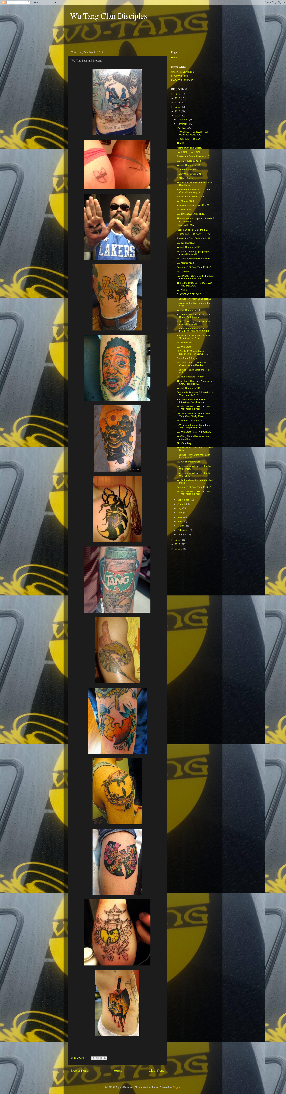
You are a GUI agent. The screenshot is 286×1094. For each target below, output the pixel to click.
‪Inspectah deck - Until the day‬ (192, 230)
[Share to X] (99, 1058)
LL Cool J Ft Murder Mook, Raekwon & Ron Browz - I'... (193, 352)
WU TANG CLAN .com (182, 72)
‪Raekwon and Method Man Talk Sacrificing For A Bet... (193, 336)
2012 (178, 544)
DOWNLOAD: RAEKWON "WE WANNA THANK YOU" (193, 133)
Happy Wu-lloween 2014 (189, 174)
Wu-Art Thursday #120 (189, 310)
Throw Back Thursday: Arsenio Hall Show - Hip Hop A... (195, 382)
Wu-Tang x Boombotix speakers (193, 258)
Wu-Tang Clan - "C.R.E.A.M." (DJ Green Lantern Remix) (194, 364)
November (183, 124)
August (181, 504)
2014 (178, 115)
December (183, 119)
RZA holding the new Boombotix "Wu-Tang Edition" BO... (193, 426)
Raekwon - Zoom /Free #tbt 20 (193, 156)
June (180, 512)
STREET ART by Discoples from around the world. (193, 322)
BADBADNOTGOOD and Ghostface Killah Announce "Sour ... (195, 277)
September (183, 500)
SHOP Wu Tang (179, 76)
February (182, 530)
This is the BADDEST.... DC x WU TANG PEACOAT (194, 284)
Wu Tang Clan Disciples (108, 15)
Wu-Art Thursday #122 (189, 165)
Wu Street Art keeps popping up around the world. (193, 252)
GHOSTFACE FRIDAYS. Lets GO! (194, 234)
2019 (178, 94)
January (182, 534)
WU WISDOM (184, 209)
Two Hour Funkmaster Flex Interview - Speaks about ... (192, 400)
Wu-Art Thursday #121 (189, 247)
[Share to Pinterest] (105, 1058)
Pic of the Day (184, 443)
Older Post (156, 1070)
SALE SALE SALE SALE (189, 152)
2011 (177, 548)
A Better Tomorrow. (187, 169)
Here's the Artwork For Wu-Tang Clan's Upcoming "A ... (194, 191)
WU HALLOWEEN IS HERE (191, 214)
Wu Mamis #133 (185, 201)
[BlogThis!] (95, 1058)
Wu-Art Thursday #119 (188, 388)
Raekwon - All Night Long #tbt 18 (194, 299)
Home (118, 1070)
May (180, 517)
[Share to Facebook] (102, 1058)
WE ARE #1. (183, 290)
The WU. (181, 143)
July (179, 508)
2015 (178, 111)
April (180, 521)
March (181, 526)
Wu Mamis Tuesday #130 (190, 420)
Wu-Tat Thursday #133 (189, 161)
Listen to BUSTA (185, 225)
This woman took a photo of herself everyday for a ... (195, 219)
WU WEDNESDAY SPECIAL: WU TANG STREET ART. (194, 492)
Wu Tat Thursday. (186, 243)
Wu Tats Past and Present (190, 376)
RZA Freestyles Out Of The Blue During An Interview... (194, 315)
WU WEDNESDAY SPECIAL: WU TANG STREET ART (194, 407)
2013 (178, 540)
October (182, 128)
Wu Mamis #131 (185, 342)
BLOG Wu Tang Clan (182, 80)
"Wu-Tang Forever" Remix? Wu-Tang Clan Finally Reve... (194, 414)
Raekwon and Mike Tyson (190, 196)
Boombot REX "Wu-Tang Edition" (194, 267)
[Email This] (92, 1058)
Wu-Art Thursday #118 (188, 461)
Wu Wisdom (183, 271)
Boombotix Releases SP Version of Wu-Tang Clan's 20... (195, 393)
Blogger (177, 1087)
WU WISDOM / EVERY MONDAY (194, 432)
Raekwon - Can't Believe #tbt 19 (193, 238)
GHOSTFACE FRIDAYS (189, 139)
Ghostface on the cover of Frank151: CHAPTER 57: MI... (194, 329)
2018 (178, 98)
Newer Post (79, 1070)
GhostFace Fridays (187, 358)
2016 (178, 107)
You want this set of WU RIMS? (193, 205)
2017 (178, 102)
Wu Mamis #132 (185, 263)
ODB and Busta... (186, 178)
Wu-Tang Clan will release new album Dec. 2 (193, 437)
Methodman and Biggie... (190, 148)
